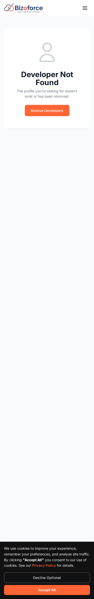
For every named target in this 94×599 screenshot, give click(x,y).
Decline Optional (47, 577)
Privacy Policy (44, 565)
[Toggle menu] (85, 8)
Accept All (47, 590)
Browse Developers (47, 110)
